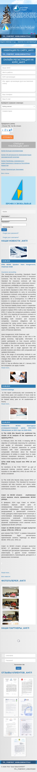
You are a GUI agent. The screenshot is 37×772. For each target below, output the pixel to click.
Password (5, 222)
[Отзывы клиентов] (10, 687)
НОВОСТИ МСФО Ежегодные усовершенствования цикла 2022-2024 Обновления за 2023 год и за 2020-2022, (18, 428)
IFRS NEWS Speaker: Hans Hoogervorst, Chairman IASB (18, 266)
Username (5, 216)
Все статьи (5, 173)
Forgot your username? (11, 237)
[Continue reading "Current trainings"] (18, 377)
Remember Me (19, 664)
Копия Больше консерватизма (12, 151)
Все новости (5, 576)
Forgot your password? (11, 233)
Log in (4, 229)
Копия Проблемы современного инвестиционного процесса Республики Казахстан (15, 163)
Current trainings (7, 390)
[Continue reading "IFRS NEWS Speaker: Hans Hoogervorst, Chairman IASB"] (18, 252)
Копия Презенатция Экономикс (12, 169)
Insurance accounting (8, 272)
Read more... (5, 368)
